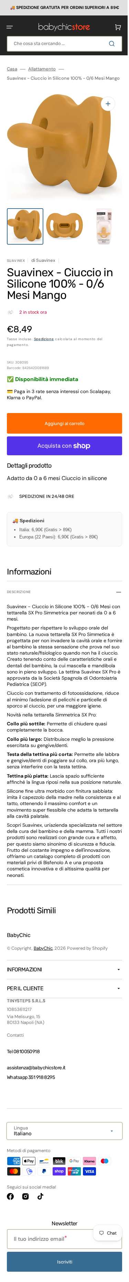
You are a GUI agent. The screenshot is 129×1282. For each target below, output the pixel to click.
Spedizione (44, 337)
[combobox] (62, 43)
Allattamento (42, 68)
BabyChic (43, 953)
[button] (9, 26)
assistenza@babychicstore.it (36, 1072)
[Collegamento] (62, 7)
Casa (12, 68)
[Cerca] (108, 43)
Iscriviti (61, 1266)
